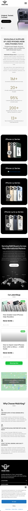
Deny (14, 506)
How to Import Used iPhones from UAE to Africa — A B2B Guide (13, 347)
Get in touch (6, 21)
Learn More (14, 265)
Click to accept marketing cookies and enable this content (14, 381)
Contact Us (20, 509)
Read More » (8, 321)
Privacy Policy (14, 509)
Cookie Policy (8, 509)
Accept (14, 501)
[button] (25, 487)
